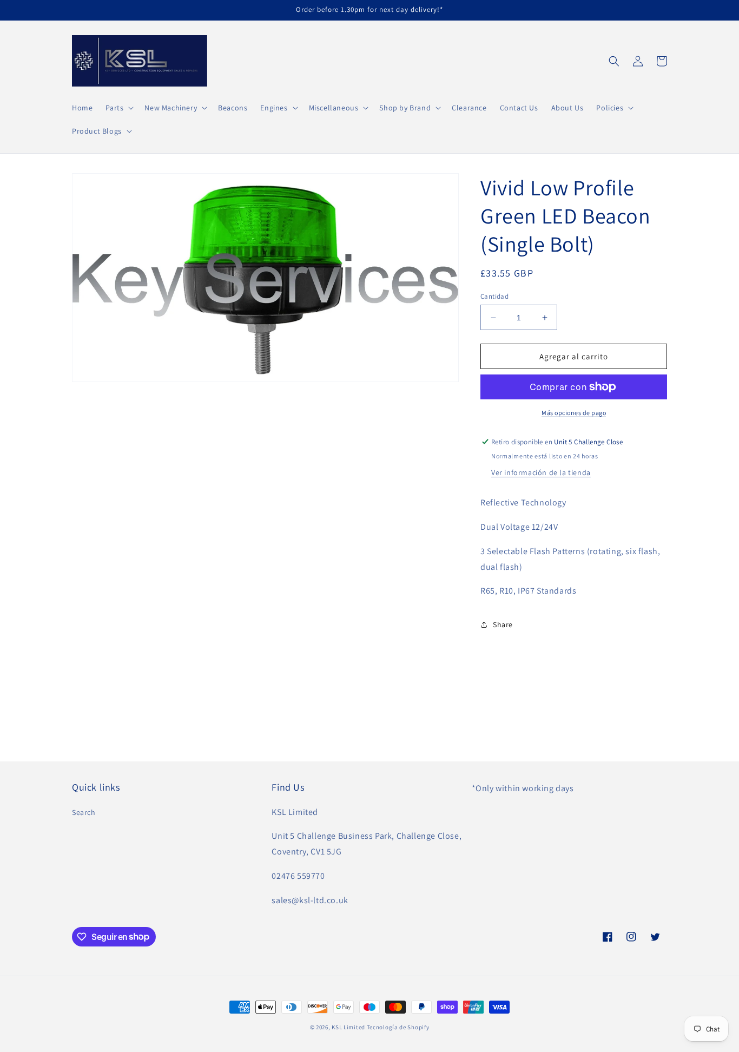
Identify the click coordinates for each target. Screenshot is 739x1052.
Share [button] (503, 624)
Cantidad (494, 296)
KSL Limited (348, 1027)
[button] (118, 107)
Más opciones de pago (574, 413)
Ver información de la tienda (541, 472)
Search (84, 812)
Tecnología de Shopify (398, 1027)
